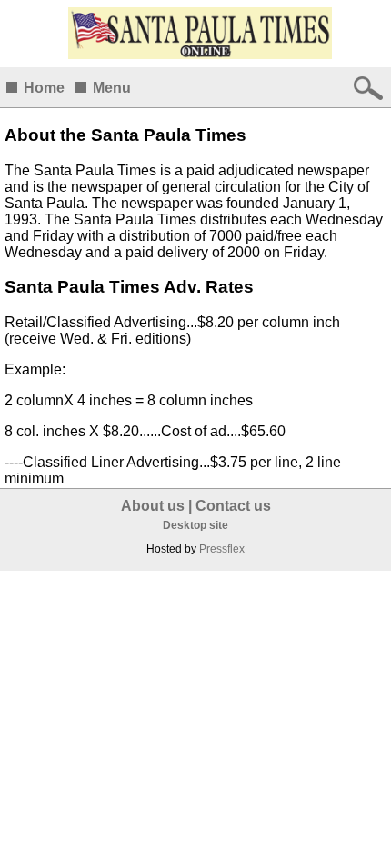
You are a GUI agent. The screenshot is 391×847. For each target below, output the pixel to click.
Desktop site (195, 525)
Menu (112, 87)
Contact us (233, 505)
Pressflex (222, 549)
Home (44, 87)
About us (153, 505)
